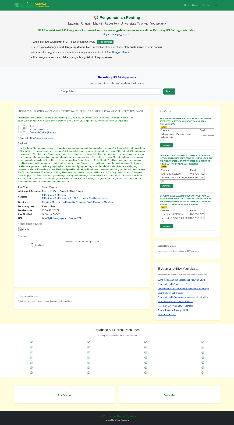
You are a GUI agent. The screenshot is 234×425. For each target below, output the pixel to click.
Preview (52, 132)
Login (215, 5)
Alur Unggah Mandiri (118, 52)
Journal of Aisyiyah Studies (170, 293)
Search (169, 91)
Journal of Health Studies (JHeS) (173, 284)
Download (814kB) (38, 132)
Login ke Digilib (105, 42)
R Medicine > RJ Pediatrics (54, 195)
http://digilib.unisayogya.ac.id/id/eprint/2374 (62, 218)
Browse (195, 5)
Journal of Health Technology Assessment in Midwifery (183, 297)
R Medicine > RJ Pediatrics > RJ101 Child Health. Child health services (75, 198)
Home (187, 5)
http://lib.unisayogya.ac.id (42, 138)
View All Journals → (167, 314)
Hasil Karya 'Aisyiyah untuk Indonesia (175, 306)
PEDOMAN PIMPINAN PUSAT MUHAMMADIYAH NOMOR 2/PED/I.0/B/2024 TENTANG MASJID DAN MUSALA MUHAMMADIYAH (185, 121)
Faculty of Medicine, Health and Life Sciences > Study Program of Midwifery (77, 202)
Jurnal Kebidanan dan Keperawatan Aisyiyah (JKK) (181, 280)
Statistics (206, 5)
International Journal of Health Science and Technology (183, 288)
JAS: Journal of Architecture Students (175, 301)
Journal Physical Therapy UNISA (173, 310)
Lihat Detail (166, 145)
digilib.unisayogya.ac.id (116, 34)
